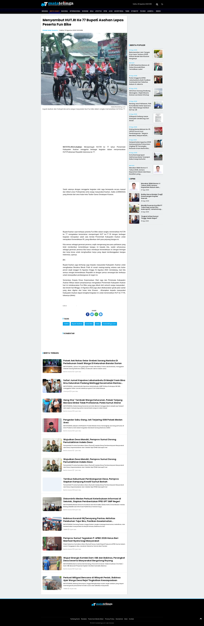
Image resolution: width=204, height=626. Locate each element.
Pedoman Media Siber (96, 619)
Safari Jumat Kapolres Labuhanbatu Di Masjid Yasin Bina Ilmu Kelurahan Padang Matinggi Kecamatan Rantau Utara (94, 383)
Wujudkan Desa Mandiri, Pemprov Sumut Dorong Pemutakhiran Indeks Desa (89, 441)
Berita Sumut (55, 11)
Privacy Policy (109, 619)
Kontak (131, 619)
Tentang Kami (75, 619)
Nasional (64, 11)
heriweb (111, 623)
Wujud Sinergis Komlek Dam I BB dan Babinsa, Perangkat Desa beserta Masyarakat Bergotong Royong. (94, 559)
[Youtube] (105, 613)
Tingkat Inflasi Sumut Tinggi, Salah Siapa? (149, 217)
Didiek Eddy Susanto (50, 30)
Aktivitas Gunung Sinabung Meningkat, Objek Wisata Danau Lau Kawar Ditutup (139, 93)
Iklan (126, 619)
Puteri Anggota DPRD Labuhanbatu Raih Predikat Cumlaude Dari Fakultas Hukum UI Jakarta (139, 81)
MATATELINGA (69, 147)
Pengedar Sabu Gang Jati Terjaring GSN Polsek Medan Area (92, 421)
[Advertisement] (84, 129)
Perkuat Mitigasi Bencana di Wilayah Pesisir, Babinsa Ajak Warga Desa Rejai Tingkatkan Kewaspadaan (91, 579)
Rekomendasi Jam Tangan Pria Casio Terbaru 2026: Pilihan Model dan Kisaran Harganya (139, 55)
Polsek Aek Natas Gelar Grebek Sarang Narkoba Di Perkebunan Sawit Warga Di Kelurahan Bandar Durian (92, 362)
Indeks (158, 11)
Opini (105, 11)
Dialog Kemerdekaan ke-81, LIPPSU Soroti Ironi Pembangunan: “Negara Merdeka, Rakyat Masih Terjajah (139, 133)
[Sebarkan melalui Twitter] (92, 314)
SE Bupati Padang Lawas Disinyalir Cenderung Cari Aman (139, 118)
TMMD (127, 11)
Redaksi (84, 619)
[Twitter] (99, 613)
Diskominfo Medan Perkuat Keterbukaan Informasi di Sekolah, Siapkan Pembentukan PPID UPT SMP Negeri (92, 500)
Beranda (45, 11)
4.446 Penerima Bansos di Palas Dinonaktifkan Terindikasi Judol (139, 67)
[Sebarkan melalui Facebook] (88, 314)
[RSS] (110, 613)
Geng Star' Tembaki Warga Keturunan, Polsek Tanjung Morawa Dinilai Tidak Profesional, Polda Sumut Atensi (92, 401)
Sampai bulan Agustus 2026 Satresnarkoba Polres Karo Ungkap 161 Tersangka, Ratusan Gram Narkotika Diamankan (140, 146)
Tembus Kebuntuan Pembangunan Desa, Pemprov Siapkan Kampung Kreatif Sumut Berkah (91, 480)
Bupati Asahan (77, 324)
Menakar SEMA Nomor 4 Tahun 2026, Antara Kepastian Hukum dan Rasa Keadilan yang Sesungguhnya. (139, 172)
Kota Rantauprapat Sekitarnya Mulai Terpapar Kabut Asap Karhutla (139, 157)
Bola (92, 11)
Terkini (66, 324)
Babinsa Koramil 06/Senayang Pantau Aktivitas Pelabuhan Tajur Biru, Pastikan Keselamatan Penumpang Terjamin (89, 521)
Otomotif (134, 11)
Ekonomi (85, 11)
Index (98, 324)
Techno (143, 11)
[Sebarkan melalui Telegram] (101, 314)
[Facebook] (94, 613)
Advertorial (118, 11)
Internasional (75, 11)
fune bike (89, 324)
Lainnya (150, 11)
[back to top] (201, 618)
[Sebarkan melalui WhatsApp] (96, 314)
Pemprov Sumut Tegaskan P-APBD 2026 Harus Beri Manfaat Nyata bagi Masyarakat (90, 539)
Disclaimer (119, 619)
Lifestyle (98, 11)
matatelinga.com (109, 324)
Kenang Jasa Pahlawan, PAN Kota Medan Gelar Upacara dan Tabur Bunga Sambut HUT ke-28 (140, 107)
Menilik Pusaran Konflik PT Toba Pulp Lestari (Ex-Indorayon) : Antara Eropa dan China (151, 208)
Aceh (111, 11)
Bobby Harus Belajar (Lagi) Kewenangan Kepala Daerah (152, 196)
